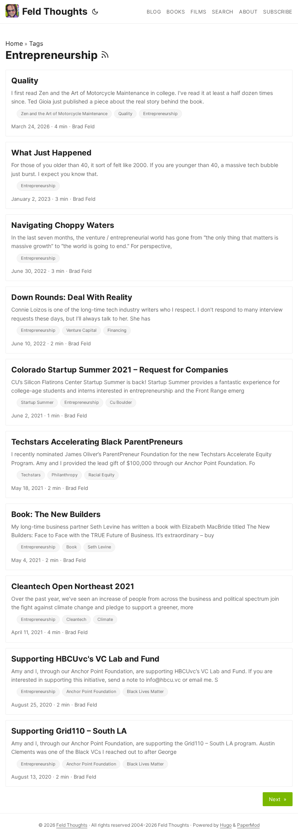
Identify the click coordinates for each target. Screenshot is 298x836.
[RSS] (104, 55)
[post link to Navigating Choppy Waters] (149, 248)
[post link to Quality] (149, 103)
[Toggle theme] (95, 11)
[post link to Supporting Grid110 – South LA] (149, 753)
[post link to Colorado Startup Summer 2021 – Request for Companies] (149, 392)
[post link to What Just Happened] (149, 175)
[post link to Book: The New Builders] (149, 537)
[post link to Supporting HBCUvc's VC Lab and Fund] (149, 681)
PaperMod (248, 825)
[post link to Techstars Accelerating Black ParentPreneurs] (149, 464)
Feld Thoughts (54, 11)
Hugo (226, 825)
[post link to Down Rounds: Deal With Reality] (149, 320)
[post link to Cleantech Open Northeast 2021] (149, 609)
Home (14, 43)
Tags (36, 43)
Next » (277, 799)
